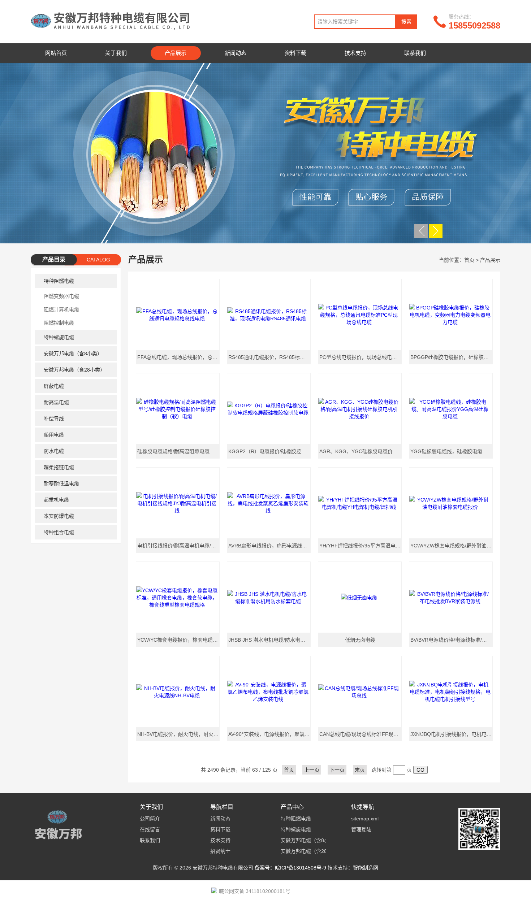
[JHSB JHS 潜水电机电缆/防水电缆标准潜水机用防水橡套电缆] (268, 597)
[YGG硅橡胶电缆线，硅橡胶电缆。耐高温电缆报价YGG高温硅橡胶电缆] (450, 408)
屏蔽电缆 (54, 386)
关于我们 (116, 53)
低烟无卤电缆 (360, 640)
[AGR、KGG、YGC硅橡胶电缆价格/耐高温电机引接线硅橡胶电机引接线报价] (359, 408)
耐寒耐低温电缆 (61, 483)
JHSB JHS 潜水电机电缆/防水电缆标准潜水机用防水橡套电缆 (269, 640)
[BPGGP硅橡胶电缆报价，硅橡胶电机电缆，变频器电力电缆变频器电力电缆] (450, 314)
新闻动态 (235, 53)
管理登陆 (361, 829)
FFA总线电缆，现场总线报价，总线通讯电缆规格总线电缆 (178, 357)
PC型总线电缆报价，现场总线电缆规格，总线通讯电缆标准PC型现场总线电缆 (360, 357)
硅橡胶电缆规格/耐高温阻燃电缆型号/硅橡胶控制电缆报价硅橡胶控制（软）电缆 (178, 451)
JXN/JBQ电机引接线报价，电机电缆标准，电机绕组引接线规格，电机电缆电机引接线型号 (451, 734)
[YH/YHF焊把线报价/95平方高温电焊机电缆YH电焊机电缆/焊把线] (359, 503)
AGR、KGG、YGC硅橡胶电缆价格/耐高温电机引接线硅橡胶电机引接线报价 (360, 451)
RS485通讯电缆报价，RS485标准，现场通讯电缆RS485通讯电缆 (269, 357)
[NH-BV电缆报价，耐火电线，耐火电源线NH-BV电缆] (177, 691)
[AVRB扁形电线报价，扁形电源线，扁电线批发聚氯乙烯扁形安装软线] (268, 503)
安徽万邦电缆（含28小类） (74, 370)
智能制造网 (365, 868)
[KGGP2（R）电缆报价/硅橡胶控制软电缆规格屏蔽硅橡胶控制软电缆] (268, 408)
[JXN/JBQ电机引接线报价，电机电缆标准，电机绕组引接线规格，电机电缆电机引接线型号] (450, 691)
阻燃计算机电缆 (61, 309)
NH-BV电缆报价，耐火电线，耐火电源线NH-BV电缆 (178, 734)
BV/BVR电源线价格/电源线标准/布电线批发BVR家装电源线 (451, 640)
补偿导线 (54, 418)
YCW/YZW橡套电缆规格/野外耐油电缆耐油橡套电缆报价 (451, 545)
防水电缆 (54, 451)
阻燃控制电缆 (59, 323)
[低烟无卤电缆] (359, 597)
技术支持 (355, 53)
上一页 (311, 770)
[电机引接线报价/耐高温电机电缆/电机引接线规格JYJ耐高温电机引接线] (177, 503)
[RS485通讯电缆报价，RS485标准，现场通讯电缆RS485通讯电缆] (268, 314)
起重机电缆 (56, 500)
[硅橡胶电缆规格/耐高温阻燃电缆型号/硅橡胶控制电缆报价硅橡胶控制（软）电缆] (177, 408)
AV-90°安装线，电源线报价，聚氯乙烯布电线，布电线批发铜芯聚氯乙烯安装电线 (269, 734)
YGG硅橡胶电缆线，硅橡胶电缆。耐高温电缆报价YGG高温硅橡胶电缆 (451, 451)
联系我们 (415, 53)
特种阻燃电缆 (59, 281)
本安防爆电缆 (59, 516)
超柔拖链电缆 (59, 467)
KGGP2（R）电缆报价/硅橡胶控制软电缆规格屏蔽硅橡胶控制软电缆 (269, 451)
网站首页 (56, 53)
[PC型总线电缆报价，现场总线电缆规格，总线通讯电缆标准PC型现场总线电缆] (359, 314)
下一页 (337, 770)
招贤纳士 (220, 851)
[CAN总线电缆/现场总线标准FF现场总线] (359, 691)
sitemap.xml (365, 818)
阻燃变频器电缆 (61, 296)
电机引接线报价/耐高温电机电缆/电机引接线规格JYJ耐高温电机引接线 (178, 545)
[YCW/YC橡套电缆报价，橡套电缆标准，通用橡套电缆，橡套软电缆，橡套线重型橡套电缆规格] (177, 597)
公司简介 (150, 818)
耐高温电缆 (56, 402)
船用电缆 (54, 435)
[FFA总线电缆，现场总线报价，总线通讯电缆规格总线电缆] (177, 314)
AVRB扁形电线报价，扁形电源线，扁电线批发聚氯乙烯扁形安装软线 (269, 545)
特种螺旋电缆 (59, 337)
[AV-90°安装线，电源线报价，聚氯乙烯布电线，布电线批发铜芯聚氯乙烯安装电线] (268, 691)
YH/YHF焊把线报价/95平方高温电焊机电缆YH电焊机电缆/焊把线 (360, 545)
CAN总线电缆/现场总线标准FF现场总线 (360, 734)
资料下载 (295, 53)
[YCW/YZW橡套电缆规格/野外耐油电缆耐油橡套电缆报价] (450, 503)
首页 (469, 260)
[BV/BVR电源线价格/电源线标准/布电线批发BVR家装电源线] (450, 597)
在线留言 (150, 829)
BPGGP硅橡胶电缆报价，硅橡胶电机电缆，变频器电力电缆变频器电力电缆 (451, 357)
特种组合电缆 (59, 532)
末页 (360, 770)
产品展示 (175, 53)
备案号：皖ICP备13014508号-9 (290, 868)
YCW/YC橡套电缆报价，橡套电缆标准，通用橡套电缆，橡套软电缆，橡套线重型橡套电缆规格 (178, 640)
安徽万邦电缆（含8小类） (73, 353)
